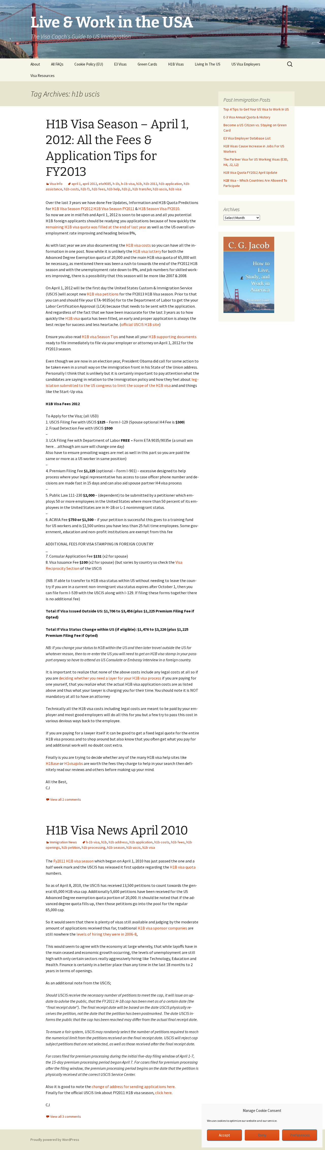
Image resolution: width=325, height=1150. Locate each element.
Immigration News (63, 842)
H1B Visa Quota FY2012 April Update (250, 172)
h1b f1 (85, 189)
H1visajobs (73, 763)
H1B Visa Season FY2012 (72, 208)
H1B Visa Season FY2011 (113, 208)
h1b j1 (126, 189)
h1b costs (71, 189)
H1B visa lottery (147, 251)
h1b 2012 (150, 183)
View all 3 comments (65, 1116)
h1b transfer (142, 189)
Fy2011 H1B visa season (73, 860)
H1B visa (72, 318)
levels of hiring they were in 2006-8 (106, 934)
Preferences (300, 1135)
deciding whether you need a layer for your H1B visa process (110, 678)
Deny (262, 1135)
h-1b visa (128, 183)
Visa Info (56, 183)
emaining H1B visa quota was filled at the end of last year (96, 226)
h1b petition (71, 847)
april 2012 (90, 183)
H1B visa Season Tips (100, 336)
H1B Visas (176, 64)
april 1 (76, 183)
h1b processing (93, 847)
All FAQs (57, 64)
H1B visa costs (138, 245)
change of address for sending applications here (133, 1086)
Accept (224, 1135)
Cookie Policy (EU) (88, 64)
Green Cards (147, 64)
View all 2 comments (65, 799)
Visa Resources (42, 75)
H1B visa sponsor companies (162, 928)
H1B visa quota (183, 867)
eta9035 (105, 183)
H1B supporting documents (173, 336)
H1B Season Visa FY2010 (158, 208)
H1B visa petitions (103, 293)
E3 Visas (120, 64)
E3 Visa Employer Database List (246, 138)
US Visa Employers (245, 64)
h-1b (116, 183)
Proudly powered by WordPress (54, 1139)
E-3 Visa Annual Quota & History (246, 117)
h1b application (170, 183)
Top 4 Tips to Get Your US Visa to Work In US (256, 109)
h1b (139, 183)
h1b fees (98, 189)
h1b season (116, 847)
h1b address (118, 842)
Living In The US (207, 64)
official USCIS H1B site (140, 324)
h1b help (113, 189)
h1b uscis (160, 189)
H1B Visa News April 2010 (117, 830)
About (35, 64)
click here (163, 1092)
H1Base (52, 763)
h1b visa (175, 189)
